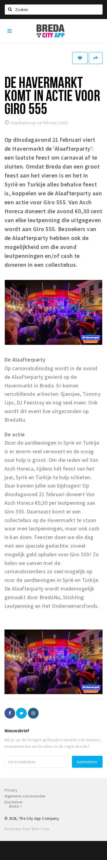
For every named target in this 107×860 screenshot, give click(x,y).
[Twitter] (21, 713)
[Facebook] (9, 713)
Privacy (10, 790)
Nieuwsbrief (16, 730)
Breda (14, 806)
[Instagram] (33, 713)
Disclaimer (13, 802)
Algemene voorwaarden (25, 796)
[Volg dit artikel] (80, 58)
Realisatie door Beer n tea (26, 828)
